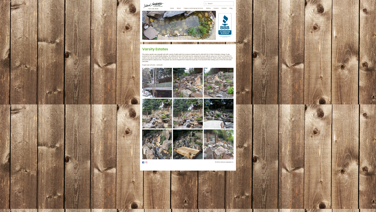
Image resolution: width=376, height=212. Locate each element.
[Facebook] (143, 162)
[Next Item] (212, 25)
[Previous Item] (145, 25)
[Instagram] (146, 162)
